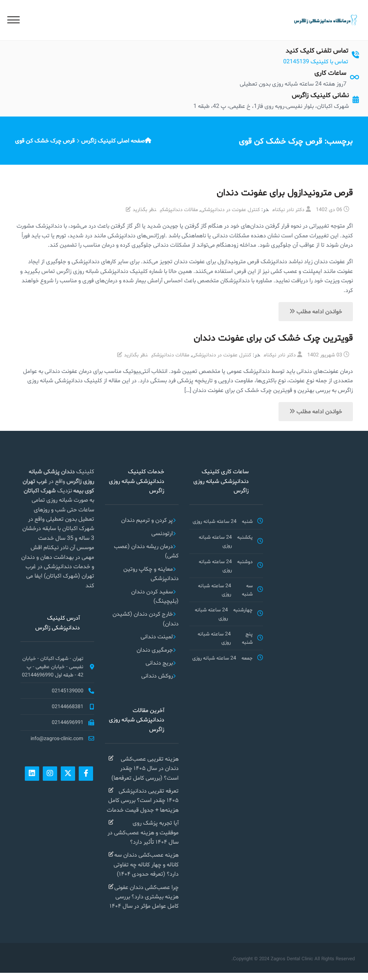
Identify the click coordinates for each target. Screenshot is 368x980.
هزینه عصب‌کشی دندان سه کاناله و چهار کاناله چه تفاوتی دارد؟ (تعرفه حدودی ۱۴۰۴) (146, 864)
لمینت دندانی (157, 636)
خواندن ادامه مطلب (318, 311)
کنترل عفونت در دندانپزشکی (230, 209)
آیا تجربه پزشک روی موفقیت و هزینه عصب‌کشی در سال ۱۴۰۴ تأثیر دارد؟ (143, 832)
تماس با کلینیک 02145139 (315, 61)
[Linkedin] (32, 773)
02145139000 (67, 690)
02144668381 (67, 706)
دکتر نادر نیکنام (288, 209)
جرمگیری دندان (155, 649)
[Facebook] (86, 773)
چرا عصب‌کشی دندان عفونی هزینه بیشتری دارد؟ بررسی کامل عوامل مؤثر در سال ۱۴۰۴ (144, 897)
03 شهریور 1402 (324, 354)
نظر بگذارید (144, 209)
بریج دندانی (159, 662)
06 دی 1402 (329, 209)
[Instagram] (50, 773)
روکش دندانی (157, 675)
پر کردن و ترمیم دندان (147, 519)
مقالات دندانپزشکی (179, 209)
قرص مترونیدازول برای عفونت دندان (285, 192)
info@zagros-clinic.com (57, 738)
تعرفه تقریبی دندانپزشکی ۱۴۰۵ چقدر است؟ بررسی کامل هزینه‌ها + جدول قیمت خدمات (143, 800)
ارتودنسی (162, 533)
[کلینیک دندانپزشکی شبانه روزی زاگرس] (325, 19)
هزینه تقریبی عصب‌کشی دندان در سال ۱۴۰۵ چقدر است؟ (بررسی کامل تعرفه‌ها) (145, 768)
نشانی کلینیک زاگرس (320, 95)
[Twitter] (68, 773)
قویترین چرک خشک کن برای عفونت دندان (273, 337)
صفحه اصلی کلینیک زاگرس (113, 140)
